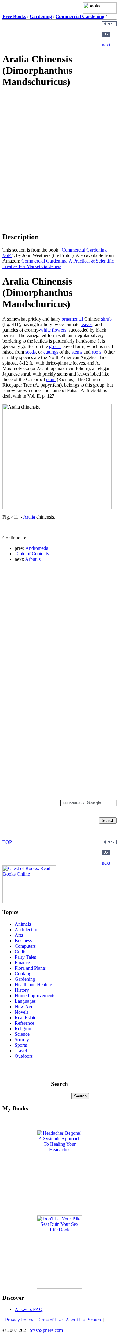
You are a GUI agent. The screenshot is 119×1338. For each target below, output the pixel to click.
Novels (21, 1012)
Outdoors (24, 1056)
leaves (86, 324)
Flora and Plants (30, 968)
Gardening (25, 979)
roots (96, 352)
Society (22, 1039)
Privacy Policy (19, 1319)
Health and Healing (33, 984)
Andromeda (36, 548)
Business (23, 940)
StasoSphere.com (46, 1330)
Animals (23, 924)
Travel (21, 1050)
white (45, 330)
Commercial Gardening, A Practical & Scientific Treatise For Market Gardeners (58, 263)
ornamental (72, 319)
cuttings (50, 352)
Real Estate (25, 1017)
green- (55, 346)
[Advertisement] (59, 137)
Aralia (29, 517)
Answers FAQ (29, 1309)
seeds (30, 352)
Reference (24, 1023)
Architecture (26, 929)
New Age (24, 1006)
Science (22, 1034)
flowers (59, 330)
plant (51, 379)
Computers (25, 946)
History (22, 990)
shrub (106, 319)
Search (94, 1319)
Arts (19, 935)
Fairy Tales (25, 957)
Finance (22, 962)
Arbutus (33, 559)
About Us (75, 1319)
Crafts (20, 951)
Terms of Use (50, 1319)
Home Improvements (35, 995)
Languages (25, 1001)
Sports (21, 1045)
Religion (23, 1028)
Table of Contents (32, 553)
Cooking (23, 973)
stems (77, 352)
